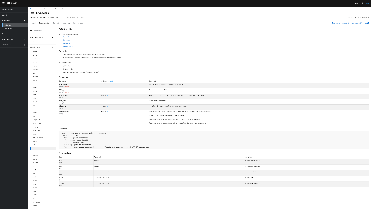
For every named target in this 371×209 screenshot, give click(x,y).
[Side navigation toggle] (3, 3)
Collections (6, 21)
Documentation (7, 39)
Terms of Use (6, 45)
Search (4, 15)
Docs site (335, 23)
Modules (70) (35, 47)
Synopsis (66, 37)
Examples (66, 43)
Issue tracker (355, 23)
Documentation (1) (36, 37)
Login (367, 3)
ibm (42, 9)
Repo (365, 23)
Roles (4, 34)
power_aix (49, 9)
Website (345, 23)
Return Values (68, 46)
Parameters (67, 40)
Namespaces (8, 29)
